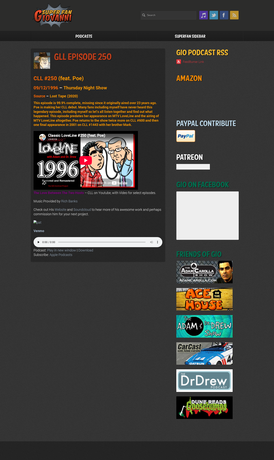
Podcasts (83, 36)
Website (60, 209)
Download (85, 250)
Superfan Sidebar (190, 36)
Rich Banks (69, 201)
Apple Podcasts (61, 254)
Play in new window (61, 250)
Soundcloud (82, 209)
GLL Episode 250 (83, 57)
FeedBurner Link (193, 62)
